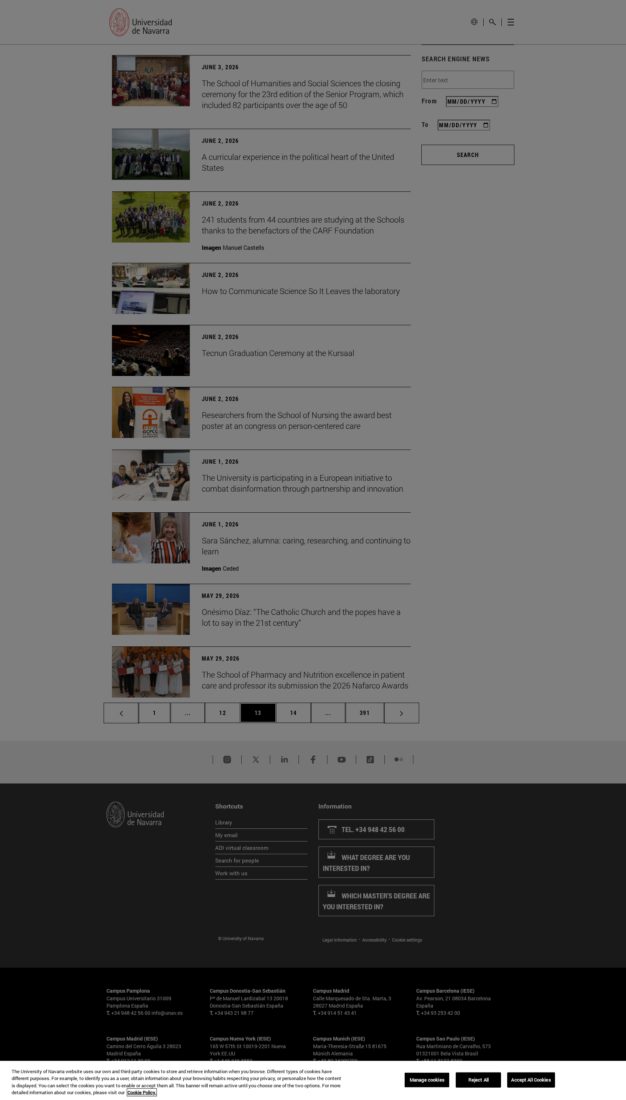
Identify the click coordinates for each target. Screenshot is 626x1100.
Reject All (478, 1079)
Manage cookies (427, 1079)
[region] (313, 1080)
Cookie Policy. (142, 1092)
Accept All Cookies (531, 1079)
